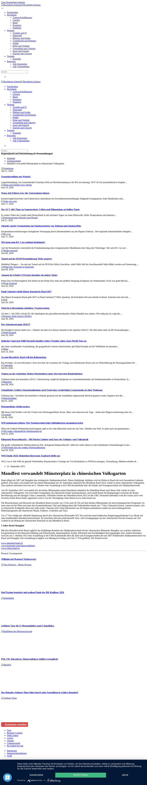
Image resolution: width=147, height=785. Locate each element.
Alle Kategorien (20, 64)
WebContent (12, 735)
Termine (10, 56)
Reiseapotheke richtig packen (15, 406)
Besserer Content (14, 733)
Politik (16, 43)
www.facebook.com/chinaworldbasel (18, 545)
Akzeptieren (80, 775)
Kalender (17, 59)
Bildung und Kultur (21, 38)
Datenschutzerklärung (17, 753)
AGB (9, 756)
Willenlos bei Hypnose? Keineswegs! (18, 559)
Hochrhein (12, 15)
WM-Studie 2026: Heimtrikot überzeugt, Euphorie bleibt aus (30, 456)
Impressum (12, 750)
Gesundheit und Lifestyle (24, 48)
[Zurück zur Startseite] (20, 5)
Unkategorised (13, 743)
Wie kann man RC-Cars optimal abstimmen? (23, 242)
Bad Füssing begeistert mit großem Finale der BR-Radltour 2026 (32, 592)
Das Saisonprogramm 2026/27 (15, 324)
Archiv (10, 738)
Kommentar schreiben (16, 724)
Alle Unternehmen (21, 66)
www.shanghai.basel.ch (12, 543)
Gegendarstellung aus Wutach (15, 176)
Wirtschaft (17, 35)
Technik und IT (20, 33)
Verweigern (36, 775)
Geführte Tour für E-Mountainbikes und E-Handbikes (27, 626)
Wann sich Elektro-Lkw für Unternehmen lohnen (25, 193)
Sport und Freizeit (21, 51)
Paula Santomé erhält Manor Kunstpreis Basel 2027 (26, 291)
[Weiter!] (22, 587)
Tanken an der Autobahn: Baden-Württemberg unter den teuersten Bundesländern (42, 373)
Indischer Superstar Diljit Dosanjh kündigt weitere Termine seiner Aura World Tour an (43, 341)
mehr (125, 775)
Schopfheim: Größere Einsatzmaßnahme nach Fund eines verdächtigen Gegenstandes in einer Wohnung (51, 390)
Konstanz (17, 25)
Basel (15, 23)
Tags (9, 730)
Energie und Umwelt (22, 53)
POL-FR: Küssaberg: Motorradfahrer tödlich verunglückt (29, 659)
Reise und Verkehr (21, 46)
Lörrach (16, 20)
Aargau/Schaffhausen (22, 17)
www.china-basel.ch (10, 548)
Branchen (11, 61)
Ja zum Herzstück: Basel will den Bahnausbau (23, 357)
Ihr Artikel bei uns (15, 746)
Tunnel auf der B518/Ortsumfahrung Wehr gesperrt (26, 259)
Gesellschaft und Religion (24, 41)
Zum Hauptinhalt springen (13, 2)
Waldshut (17, 28)
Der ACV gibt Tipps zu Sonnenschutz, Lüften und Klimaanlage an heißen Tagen (40, 209)
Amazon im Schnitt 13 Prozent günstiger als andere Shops (29, 275)
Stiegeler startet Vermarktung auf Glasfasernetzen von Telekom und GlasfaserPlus (41, 226)
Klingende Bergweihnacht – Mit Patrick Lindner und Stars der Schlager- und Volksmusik (44, 439)
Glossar (10, 740)
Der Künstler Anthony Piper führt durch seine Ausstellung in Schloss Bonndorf (39, 692)
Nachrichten (12, 12)
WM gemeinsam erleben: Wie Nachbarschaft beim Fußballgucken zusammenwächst (42, 423)
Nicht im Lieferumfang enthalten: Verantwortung (25, 308)
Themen (10, 30)
